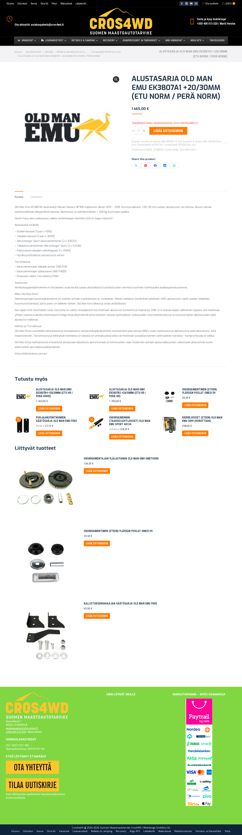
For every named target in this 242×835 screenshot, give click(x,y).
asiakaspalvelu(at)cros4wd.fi (22, 728)
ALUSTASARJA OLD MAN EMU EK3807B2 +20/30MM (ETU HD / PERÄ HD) (127, 393)
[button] (116, 79)
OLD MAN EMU (188, 149)
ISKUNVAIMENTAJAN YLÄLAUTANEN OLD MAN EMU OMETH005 (121, 458)
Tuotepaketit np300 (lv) (150, 144)
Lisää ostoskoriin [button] (49, 408)
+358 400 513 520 (16, 732)
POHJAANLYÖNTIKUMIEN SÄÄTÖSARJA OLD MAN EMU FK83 (56, 419)
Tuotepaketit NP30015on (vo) (180, 144)
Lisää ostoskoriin (168, 131)
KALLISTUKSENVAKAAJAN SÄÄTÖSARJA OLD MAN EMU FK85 (120, 603)
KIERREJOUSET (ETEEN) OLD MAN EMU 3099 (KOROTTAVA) (202, 419)
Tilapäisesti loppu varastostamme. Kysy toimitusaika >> (165, 122)
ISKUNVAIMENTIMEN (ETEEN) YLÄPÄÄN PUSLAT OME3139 (199, 391)
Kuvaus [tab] (19, 197)
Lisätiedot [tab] (36, 197)
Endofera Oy (163, 827)
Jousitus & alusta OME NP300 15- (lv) (161, 141)
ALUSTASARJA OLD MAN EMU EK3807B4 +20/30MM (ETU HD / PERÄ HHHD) (54, 393)
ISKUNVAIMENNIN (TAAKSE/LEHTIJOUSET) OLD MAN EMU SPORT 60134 (129, 421)
